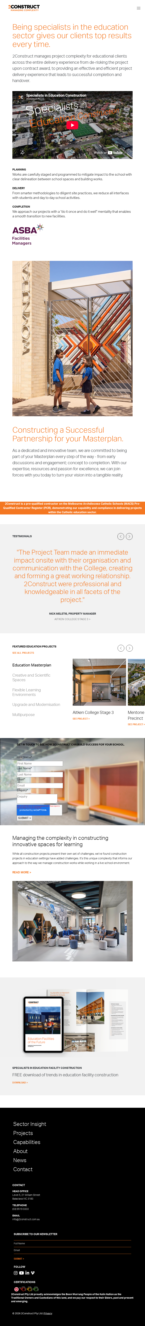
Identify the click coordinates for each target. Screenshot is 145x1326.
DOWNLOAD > (20, 1083)
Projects (23, 1133)
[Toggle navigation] (138, 8)
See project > (81, 719)
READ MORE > (21, 872)
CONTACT (18, 1185)
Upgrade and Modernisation (36, 705)
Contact (23, 1169)
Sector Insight (29, 1124)
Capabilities (26, 1142)
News (19, 1160)
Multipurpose (23, 715)
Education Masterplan (31, 665)
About (20, 1151)
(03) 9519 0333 (20, 1209)
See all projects (23, 653)
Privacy (48, 1313)
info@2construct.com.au (26, 1219)
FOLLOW (19, 1267)
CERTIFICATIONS (24, 1282)
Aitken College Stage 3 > (72, 619)
